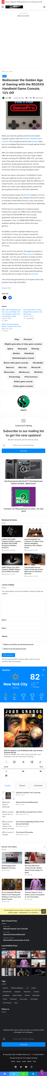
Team (24, 1061)
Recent (22, 786)
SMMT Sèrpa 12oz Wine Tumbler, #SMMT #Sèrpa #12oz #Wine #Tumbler (11, 569)
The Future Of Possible (24, 832)
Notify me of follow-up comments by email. (19, 644)
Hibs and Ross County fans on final (29, 812)
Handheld (29, 353)
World (29, 1061)
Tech (34, 1061)
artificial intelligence (17, 988)
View (15, 1003)
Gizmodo (36, 991)
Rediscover (25, 372)
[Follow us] (43, 911)
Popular (8, 786)
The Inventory (32, 377)
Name (4, 620)
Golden (17, 353)
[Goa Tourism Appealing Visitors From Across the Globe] (8, 825)
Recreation (10, 372)
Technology (15, 377)
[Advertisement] (23, 43)
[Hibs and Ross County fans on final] (8, 815)
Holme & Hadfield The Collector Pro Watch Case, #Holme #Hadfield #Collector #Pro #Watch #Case (34, 543)
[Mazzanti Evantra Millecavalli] (8, 805)
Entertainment (7, 991)
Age (17, 339)
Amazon (35, 141)
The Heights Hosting (30, 1058)
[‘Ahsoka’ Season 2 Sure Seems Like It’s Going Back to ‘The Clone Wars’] (35, 884)
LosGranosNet (38, 1054)
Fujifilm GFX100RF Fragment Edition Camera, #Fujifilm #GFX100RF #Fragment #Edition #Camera (11, 543)
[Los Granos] (14, 6)
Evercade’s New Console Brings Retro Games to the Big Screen (33, 312)
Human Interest (17, 995)
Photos (5, 999)
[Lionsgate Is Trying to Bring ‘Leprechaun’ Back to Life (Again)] (23, 972)
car (27, 988)
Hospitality (38, 363)
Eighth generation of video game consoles (24, 344)
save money (23, 999)
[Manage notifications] (42, 1071)
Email (4, 628)
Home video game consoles (16, 363)
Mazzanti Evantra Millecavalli (27, 802)
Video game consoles (24, 386)
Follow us (5, 1009)
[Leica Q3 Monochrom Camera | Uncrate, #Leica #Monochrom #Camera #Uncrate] (34, 559)
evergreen (17, 991)
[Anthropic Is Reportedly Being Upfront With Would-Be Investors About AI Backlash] (9, 954)
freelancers (27, 991)
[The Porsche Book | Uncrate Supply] (9, 972)
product (30, 254)
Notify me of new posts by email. (15, 649)
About (19, 1061)
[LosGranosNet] (23, 16)
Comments (38, 786)
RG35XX (27, 195)
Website (4, 636)
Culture (33, 988)
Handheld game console (23, 358)
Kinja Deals (36, 995)
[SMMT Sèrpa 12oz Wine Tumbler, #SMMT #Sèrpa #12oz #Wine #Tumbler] (12, 559)
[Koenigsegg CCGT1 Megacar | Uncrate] (12, 857)
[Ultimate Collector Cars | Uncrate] (8, 795)
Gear (11, 71)
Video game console (24, 381)
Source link (6, 288)
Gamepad (23, 349)
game (11, 349)
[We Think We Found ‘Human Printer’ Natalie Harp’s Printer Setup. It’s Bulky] (35, 857)
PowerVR (36, 367)
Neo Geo (23, 367)
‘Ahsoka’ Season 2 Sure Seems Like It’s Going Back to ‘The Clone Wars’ (34, 894)
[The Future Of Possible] (8, 835)
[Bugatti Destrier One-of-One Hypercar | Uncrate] (38, 972)
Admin (7, 98)
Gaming (35, 349)
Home (6, 71)
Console (28, 339)
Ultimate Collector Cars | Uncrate (28, 792)
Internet (10, 367)
